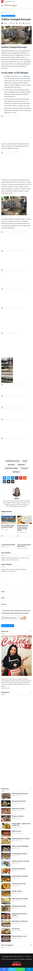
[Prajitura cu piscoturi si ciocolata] (6, 863)
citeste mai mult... (6, 688)
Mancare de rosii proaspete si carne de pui (15, 1)
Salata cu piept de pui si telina (20, 898)
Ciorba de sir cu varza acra (19, 883)
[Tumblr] (16, 478)
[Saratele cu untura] (6, 893)
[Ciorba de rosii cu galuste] (6, 871)
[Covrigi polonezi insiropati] (6, 803)
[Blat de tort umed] (6, 833)
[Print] (12, 481)
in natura (11, 464)
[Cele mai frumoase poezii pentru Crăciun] (24, 539)
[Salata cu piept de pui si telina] (6, 901)
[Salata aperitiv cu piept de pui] (6, 923)
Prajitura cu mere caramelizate (20, 846)
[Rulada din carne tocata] (6, 811)
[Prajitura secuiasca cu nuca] (6, 938)
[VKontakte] (4, 481)
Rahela (5, 23)
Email (3, 598)
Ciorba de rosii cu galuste (18, 868)
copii (25, 461)
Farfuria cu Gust (19, 680)
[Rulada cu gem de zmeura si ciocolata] (6, 916)
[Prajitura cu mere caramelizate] (6, 848)
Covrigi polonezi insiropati (18, 801)
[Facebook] (4, 478)
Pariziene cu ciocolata (18, 816)
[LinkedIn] (12, 478)
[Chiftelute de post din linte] (6, 908)
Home (4, 12)
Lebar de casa (15, 928)
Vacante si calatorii (10, 15)
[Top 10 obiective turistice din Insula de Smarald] (8, 520)
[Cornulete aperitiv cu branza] (6, 856)
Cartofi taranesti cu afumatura (20, 876)
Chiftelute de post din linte (19, 906)
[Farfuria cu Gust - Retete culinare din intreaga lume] (11, 5)
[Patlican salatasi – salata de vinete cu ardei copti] (6, 826)
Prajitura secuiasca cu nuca (19, 936)
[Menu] (2, 6)
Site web (3, 604)
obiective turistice (12, 468)
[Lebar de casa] (6, 931)
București (20, 76)
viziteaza (17, 472)
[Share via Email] (8, 481)
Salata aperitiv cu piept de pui (20, 921)
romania (25, 468)
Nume (3, 591)
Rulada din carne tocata (18, 808)
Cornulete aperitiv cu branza (19, 853)
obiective (22, 464)
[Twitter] (8, 478)
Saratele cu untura (17, 891)
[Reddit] (24, 478)
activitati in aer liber (13, 461)
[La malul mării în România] (8, 539)
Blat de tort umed (16, 831)
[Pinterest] (20, 478)
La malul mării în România (8, 544)
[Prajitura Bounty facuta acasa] (6, 796)
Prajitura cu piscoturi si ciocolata (20, 861)
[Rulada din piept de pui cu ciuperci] (6, 841)
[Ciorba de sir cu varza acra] (6, 886)
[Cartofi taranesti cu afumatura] (6, 878)
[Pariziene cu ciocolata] (6, 818)
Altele (8, 12)
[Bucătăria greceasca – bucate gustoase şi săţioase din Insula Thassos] (24, 520)
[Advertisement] (16, 740)
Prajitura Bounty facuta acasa (20, 793)
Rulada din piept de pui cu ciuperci (21, 838)
